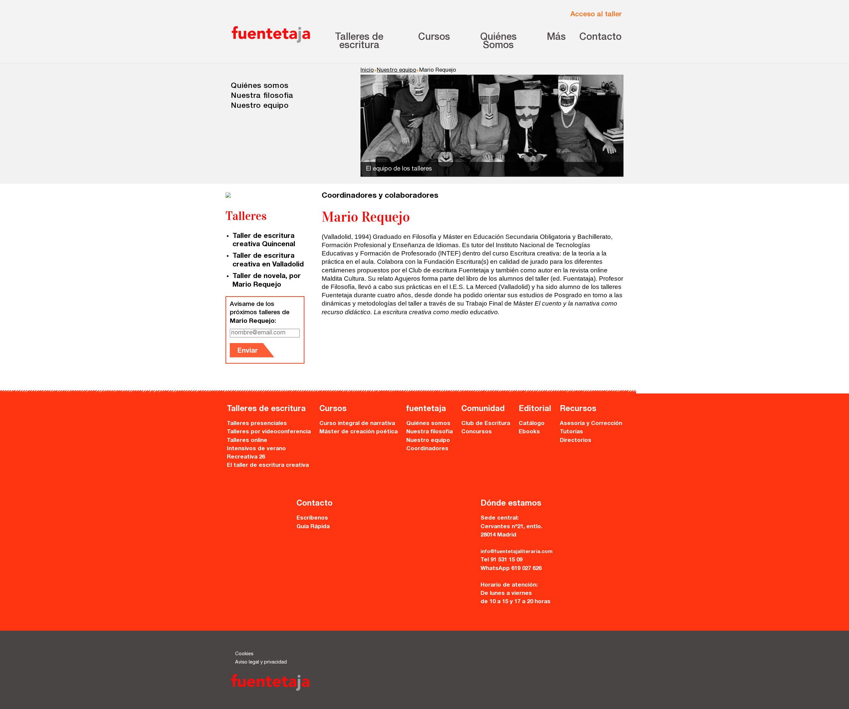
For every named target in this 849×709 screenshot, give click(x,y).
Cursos (434, 37)
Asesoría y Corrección (591, 424)
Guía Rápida (313, 527)
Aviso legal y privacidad (261, 662)
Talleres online (247, 441)
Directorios (575, 441)
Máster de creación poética (358, 432)
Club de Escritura (485, 424)
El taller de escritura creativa (268, 465)
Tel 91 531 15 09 (501, 560)
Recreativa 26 (246, 457)
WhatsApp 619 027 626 (511, 569)
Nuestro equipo (260, 106)
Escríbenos (312, 518)
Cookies (244, 654)
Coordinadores (427, 449)
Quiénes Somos (498, 41)
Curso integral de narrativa (357, 424)
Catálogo (532, 424)
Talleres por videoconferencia (269, 432)
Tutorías (571, 432)
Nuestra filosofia (262, 96)
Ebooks (529, 432)
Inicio (367, 70)
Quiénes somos (260, 86)
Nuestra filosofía (429, 432)
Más (556, 37)
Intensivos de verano (256, 449)
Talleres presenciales (257, 424)
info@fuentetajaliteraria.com (517, 551)
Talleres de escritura (359, 42)
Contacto (600, 37)
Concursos (476, 432)
